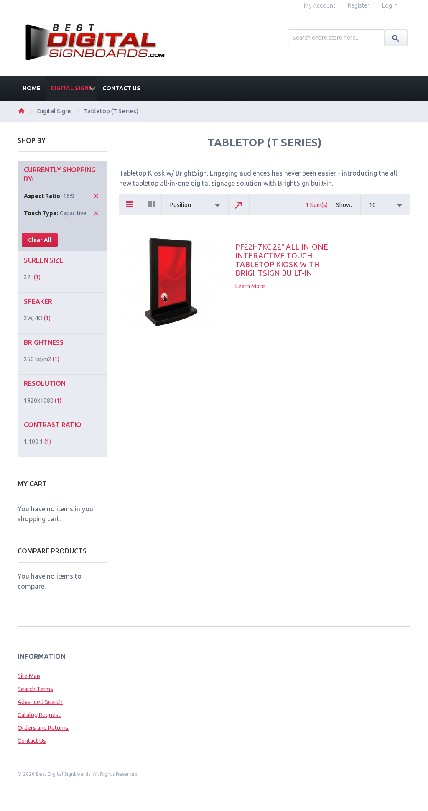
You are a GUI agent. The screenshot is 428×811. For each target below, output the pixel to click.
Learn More (250, 286)
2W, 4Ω (37, 318)
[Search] (396, 37)
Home (21, 111)
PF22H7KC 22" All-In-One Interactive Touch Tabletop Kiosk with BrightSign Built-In (281, 259)
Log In (390, 5)
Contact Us (32, 740)
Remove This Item (96, 196)
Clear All (39, 240)
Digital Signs (54, 111)
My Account (319, 5)
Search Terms (35, 689)
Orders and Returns (43, 727)
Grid (151, 204)
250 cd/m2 (41, 359)
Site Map (29, 676)
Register (358, 5)
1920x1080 (42, 400)
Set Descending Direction (239, 204)
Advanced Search (40, 702)
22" (32, 277)
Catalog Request (39, 715)
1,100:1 (37, 441)
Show (343, 204)
